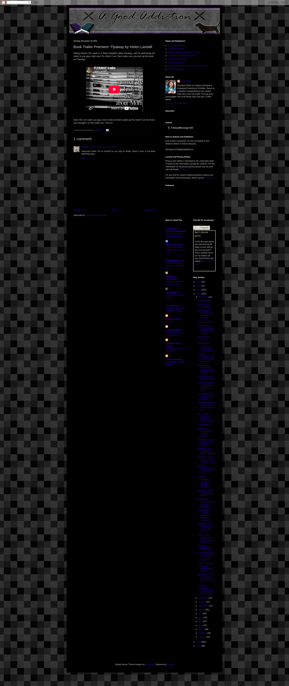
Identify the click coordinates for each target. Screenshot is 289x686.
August (202, 610)
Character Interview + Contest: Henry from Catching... (206, 589)
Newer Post (79, 210)
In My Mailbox (204, 300)
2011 (198, 294)
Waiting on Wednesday (204, 547)
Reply (84, 158)
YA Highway (172, 292)
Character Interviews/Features (181, 55)
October (202, 602)
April (201, 625)
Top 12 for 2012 (205, 322)
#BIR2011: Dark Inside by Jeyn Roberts (206, 493)
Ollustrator (149, 664)
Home (115, 210)
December (204, 297)
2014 (198, 282)
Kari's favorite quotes (201, 234)
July (201, 613)
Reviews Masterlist (176, 45)
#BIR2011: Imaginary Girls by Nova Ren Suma (206, 469)
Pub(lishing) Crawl (174, 260)
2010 (198, 642)
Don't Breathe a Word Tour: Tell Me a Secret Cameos (206, 314)
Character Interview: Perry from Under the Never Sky (206, 358)
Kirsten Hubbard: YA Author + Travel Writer (175, 362)
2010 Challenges (176, 69)
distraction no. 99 (174, 244)
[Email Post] (107, 130)
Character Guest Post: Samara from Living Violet (205, 386)
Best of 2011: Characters (204, 305)
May (201, 621)
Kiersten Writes (173, 319)
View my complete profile (176, 103)
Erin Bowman (172, 306)
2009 (198, 646)
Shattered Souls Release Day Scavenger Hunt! (205, 527)
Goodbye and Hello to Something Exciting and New (175, 249)
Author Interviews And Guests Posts (184, 52)
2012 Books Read (176, 62)
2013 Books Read (176, 49)
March (202, 629)
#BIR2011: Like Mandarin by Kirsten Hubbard (206, 451)
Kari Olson (186, 81)
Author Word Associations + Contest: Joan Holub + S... (206, 538)
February (203, 633)
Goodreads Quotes (206, 270)
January (202, 637)
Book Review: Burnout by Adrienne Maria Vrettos (206, 369)
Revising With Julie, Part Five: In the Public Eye (175, 265)
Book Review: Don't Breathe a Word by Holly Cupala (206, 329)
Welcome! (170, 322)
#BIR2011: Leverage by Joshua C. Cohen (205, 432)
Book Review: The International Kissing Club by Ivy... (206, 578)
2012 (198, 290)
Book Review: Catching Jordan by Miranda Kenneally (204, 515)
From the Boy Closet (177, 59)
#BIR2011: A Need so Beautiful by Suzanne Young (206, 459)
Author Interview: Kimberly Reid (205, 377)
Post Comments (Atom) (96, 215)
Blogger (170, 664)
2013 (198, 286)
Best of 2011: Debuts (204, 338)
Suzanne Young (173, 330)
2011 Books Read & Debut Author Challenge (188, 66)
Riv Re (84, 147)
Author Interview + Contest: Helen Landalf (206, 396)
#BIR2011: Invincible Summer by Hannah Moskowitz (204, 482)
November (204, 598)
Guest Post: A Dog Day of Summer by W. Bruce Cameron (206, 556)
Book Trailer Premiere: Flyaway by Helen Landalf (205, 417)
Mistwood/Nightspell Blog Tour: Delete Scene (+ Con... (206, 406)
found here (185, 169)
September (204, 606)
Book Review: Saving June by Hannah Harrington (206, 503)
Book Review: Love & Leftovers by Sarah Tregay (205, 347)
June (201, 617)
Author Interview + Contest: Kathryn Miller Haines (206, 567)
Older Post (150, 210)
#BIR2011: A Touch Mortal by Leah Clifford (206, 442)
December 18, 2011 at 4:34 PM (103, 147)
